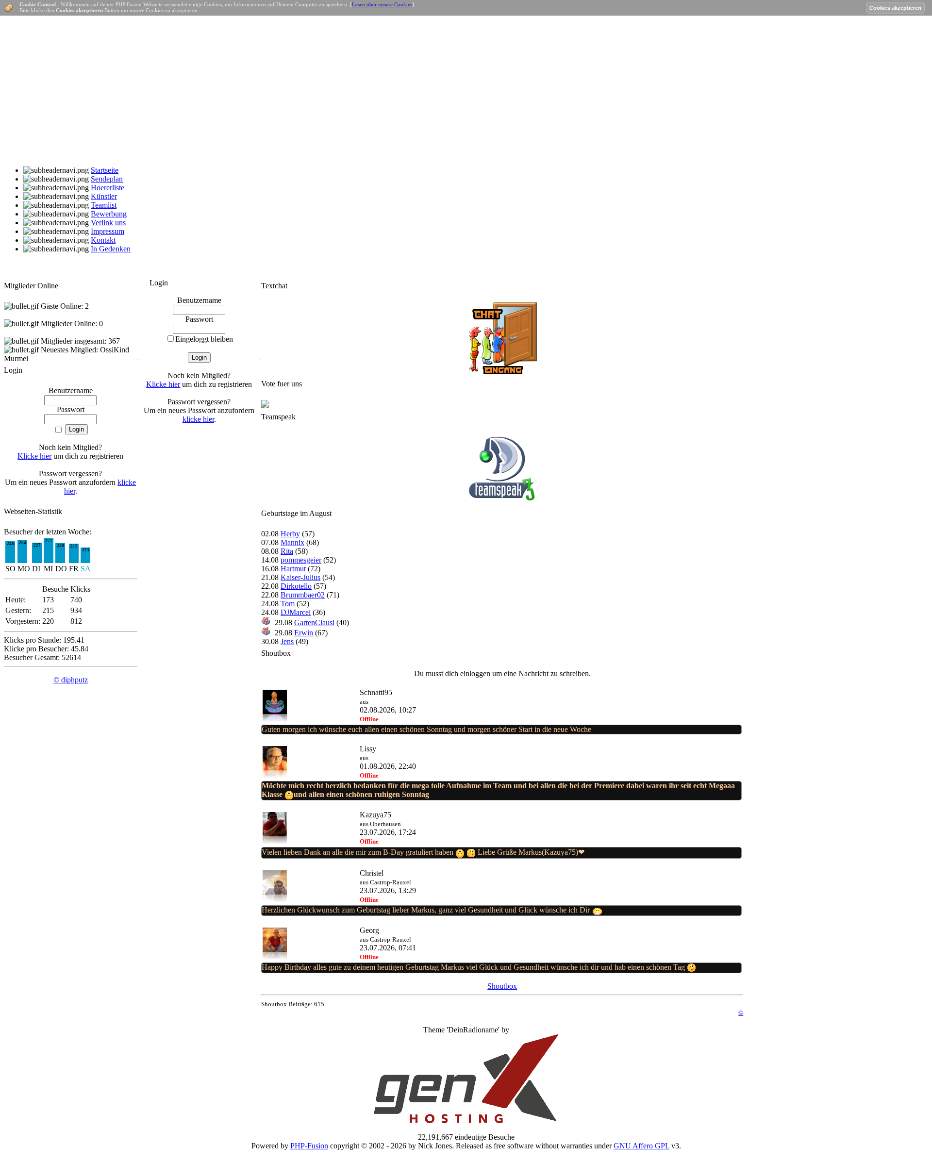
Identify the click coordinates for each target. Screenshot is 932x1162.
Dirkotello (296, 586)
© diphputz (70, 680)
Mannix (292, 542)
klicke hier (198, 419)
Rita (287, 551)
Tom (288, 603)
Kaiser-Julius (300, 577)
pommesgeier (301, 560)
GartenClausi (314, 622)
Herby (290, 534)
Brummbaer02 (303, 595)
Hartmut (293, 568)
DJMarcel (296, 612)
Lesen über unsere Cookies (382, 4)
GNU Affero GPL (641, 1146)
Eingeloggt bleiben (204, 339)
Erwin (303, 633)
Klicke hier (34, 456)
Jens (287, 641)
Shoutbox (502, 986)
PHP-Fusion (309, 1146)
